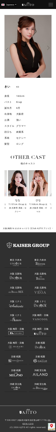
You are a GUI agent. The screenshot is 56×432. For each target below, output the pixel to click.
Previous (7, 49)
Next (49, 49)
